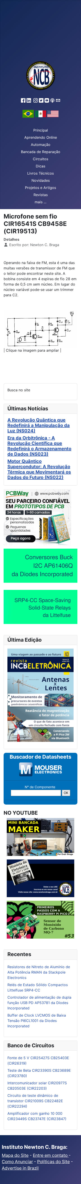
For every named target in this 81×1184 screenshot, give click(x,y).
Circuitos (40, 159)
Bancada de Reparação (40, 151)
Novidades (41, 180)
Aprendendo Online (40, 137)
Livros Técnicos (40, 173)
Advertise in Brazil (20, 1168)
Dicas (40, 166)
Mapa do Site (15, 1155)
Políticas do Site (53, 1161)
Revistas (41, 195)
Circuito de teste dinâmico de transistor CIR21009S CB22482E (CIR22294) (35, 1100)
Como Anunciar (17, 1161)
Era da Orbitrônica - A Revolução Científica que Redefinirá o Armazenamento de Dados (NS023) (39, 446)
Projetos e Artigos (40, 187)
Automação (40, 144)
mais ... (40, 202)
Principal (40, 130)
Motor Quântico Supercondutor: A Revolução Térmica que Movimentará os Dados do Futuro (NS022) (39, 469)
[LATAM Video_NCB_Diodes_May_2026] (40, 565)
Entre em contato (51, 1155)
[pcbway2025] (37, 517)
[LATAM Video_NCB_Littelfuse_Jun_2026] (40, 606)
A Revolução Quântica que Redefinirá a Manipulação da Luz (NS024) (38, 425)
